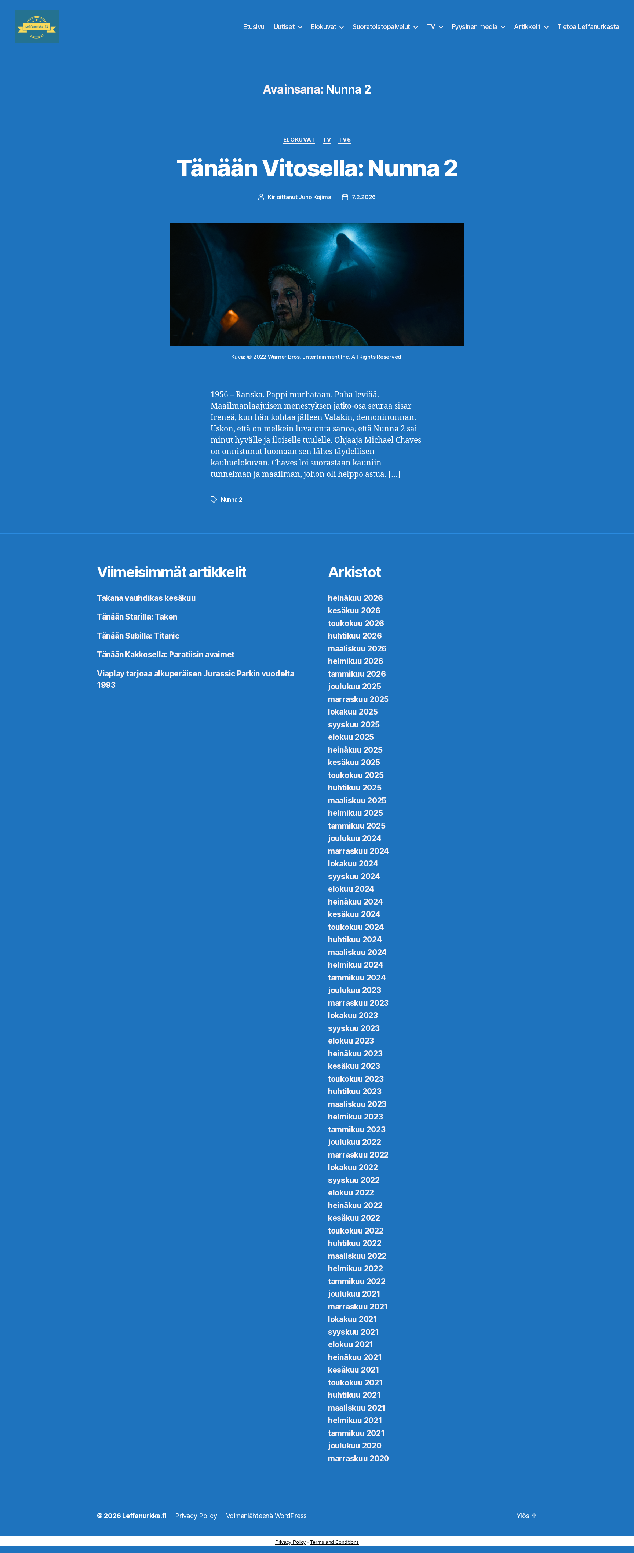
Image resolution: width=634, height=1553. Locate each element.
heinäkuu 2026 (355, 598)
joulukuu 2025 (354, 686)
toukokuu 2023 (356, 1079)
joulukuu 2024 (355, 838)
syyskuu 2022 (354, 1180)
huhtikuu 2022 (355, 1243)
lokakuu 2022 (353, 1167)
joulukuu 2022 (354, 1142)
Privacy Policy (196, 1516)
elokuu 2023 (351, 1040)
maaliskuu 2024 (357, 952)
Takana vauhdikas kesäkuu (146, 598)
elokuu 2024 (351, 889)
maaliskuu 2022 (357, 1256)
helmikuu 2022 (355, 1268)
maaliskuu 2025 (357, 800)
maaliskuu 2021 (357, 1408)
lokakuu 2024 (353, 863)
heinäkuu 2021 (355, 1357)
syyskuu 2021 (353, 1332)
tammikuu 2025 (357, 825)
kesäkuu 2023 (354, 1066)
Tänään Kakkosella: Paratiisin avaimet (165, 654)
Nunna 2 (232, 499)
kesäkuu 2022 (354, 1218)
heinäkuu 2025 (355, 749)
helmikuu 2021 (355, 1420)
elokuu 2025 (351, 737)
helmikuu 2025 (355, 813)
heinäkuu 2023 (355, 1053)
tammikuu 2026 (357, 674)
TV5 (344, 139)
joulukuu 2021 (354, 1293)
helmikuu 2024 (355, 964)
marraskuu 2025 (358, 699)
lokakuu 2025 (353, 711)
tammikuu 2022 (357, 1281)
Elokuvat (323, 26)
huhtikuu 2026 (355, 635)
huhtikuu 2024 (355, 939)
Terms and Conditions (334, 1542)
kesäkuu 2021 (353, 1369)
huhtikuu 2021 (354, 1395)
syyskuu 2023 (354, 1028)
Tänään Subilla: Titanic (138, 635)
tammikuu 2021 (356, 1433)
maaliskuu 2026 (357, 648)
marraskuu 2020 (358, 1458)
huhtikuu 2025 (355, 787)
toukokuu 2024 (356, 927)
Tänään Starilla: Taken (137, 616)
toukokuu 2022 (356, 1230)
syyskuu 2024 (354, 876)
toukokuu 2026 (356, 623)
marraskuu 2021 (358, 1306)
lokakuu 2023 (353, 1015)
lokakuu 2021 (352, 1319)
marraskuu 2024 (358, 851)
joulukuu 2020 (355, 1445)
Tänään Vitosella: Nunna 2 (317, 168)
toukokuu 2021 (355, 1382)
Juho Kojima (315, 197)
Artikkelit (527, 26)
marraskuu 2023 (358, 1003)
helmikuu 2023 (355, 1116)
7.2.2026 (364, 197)
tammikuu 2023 (357, 1129)
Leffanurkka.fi (144, 1516)
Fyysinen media (475, 26)
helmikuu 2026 (355, 661)
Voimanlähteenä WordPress (266, 1516)
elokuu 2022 (351, 1192)
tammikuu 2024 (357, 977)
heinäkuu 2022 (355, 1205)
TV (431, 26)
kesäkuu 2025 (354, 762)
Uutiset (284, 26)
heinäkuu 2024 (355, 901)
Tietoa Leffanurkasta (588, 26)
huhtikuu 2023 (355, 1091)
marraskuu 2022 (358, 1154)
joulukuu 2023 (354, 990)
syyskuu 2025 (354, 724)
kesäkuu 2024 (354, 914)
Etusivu (254, 26)
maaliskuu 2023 (357, 1104)
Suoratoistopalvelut (381, 26)
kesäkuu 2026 (354, 610)
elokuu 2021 (350, 1344)
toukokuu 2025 (356, 775)
